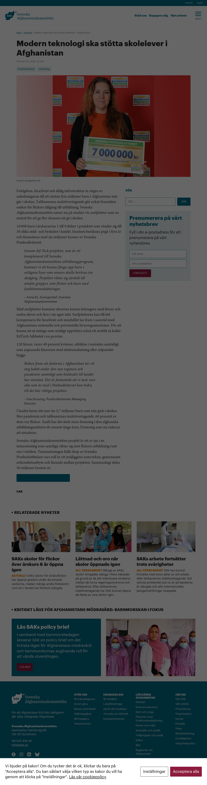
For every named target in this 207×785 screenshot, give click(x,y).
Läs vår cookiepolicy (87, 777)
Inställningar (154, 772)
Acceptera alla (186, 772)
